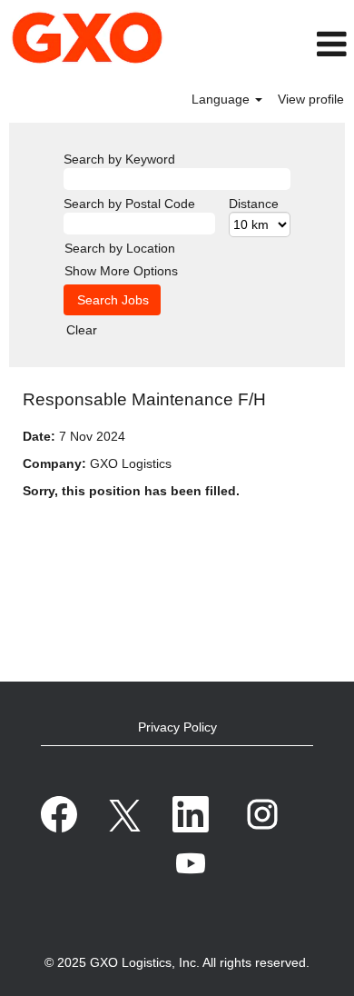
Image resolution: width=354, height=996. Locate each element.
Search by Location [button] (119, 248)
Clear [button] (81, 330)
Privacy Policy (177, 727)
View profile (311, 99)
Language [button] (222, 99)
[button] (306, 44)
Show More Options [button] (121, 271)
